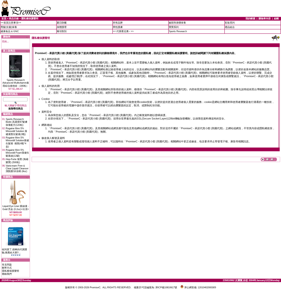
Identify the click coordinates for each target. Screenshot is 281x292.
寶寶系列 (174, 27)
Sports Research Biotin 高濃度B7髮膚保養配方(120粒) (16, 122)
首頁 (3, 18)
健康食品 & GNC (10, 31)
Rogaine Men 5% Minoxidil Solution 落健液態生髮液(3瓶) (16, 131)
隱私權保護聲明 (29, 18)
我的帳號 (250, 18)
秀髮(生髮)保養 (9, 27)
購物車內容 (265, 18)
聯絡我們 (7, 274)
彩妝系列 (230, 22)
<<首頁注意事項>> (11, 22)
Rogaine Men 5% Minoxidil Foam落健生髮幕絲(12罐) (17, 153)
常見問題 (7, 264)
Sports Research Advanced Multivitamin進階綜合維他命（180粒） (15, 83)
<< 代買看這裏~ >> (123, 31)
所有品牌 (118, 22)
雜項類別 (62, 31)
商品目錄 (14, 18)
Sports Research (178, 31)
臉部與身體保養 (177, 22)
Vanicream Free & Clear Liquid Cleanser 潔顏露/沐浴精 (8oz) (17, 168)
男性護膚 (118, 27)
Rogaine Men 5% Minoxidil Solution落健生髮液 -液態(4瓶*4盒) (17, 142)
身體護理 (62, 27)
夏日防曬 (62, 22)
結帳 (276, 18)
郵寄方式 (7, 267)
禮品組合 (230, 27)
